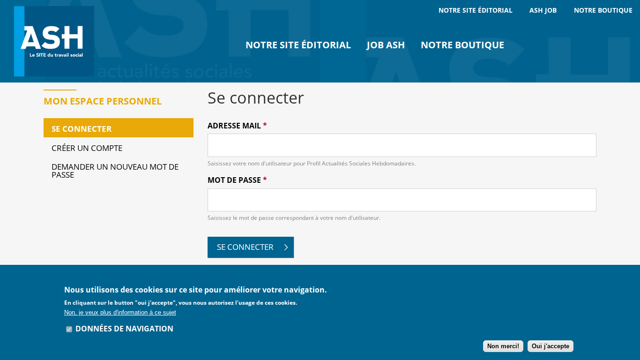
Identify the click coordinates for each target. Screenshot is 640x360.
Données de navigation (124, 328)
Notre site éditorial (298, 44)
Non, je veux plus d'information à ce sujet (120, 312)
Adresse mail (237, 125)
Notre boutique (462, 44)
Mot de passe (237, 180)
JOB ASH (386, 44)
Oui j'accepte (550, 346)
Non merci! (503, 346)
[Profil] (56, 41)
